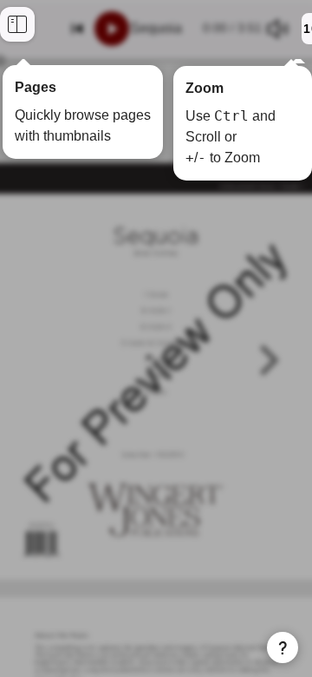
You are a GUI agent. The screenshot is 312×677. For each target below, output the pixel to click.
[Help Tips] (282, 647)
